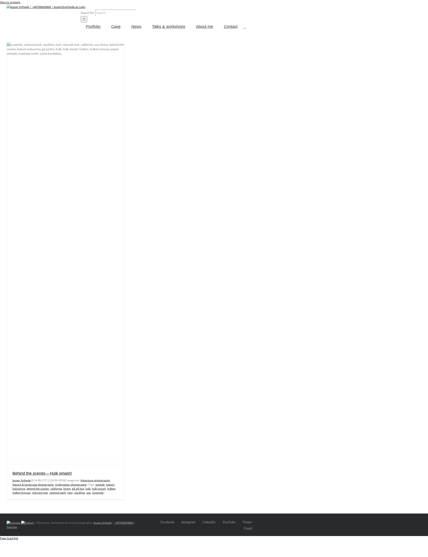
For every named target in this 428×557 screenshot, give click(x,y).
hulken (111, 488)
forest (67, 488)
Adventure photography (95, 480)
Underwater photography (70, 484)
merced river (40, 493)
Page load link (9, 538)
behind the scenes (38, 488)
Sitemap (12, 527)
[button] (244, 26)
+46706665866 (124, 523)
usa (88, 493)
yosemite (97, 493)
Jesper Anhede (21, 480)
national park (57, 493)
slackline (79, 493)
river (70, 493)
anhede (100, 484)
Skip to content (10, 2)
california (56, 488)
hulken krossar (21, 493)
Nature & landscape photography (33, 484)
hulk (88, 488)
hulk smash (99, 488)
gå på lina (78, 488)
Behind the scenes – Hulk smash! (42, 473)
